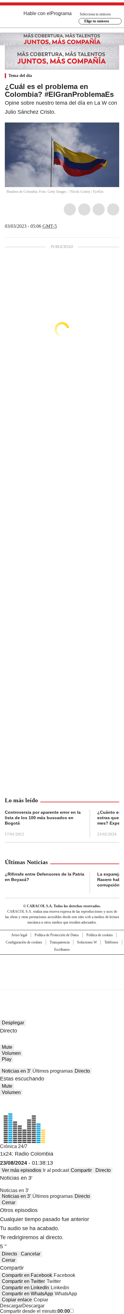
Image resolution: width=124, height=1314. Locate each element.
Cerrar (8, 1202)
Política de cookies (99, 935)
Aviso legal (19, 935)
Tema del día (20, 75)
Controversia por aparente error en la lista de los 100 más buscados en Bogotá (43, 818)
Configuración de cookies (24, 942)
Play (6, 1059)
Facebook (70, 209)
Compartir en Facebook (27, 1275)
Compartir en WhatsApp (27, 1293)
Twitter (84, 209)
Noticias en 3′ (16, 1071)
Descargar (11, 1305)
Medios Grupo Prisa (62, 982)
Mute (7, 1047)
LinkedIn (99, 209)
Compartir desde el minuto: (35, 1311)
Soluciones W (87, 942)
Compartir (81, 1170)
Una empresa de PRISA (62, 968)
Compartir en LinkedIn (25, 1287)
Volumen (11, 1053)
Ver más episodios (21, 1170)
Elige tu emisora (96, 21)
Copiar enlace (17, 1299)
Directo (82, 1071)
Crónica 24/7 (13, 1146)
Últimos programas (53, 1071)
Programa (61, 13)
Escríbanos (62, 949)
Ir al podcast (56, 1170)
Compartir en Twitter (23, 1281)
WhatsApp (113, 209)
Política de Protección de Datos (57, 935)
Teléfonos (111, 942)
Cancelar (30, 1253)
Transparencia (60, 942)
